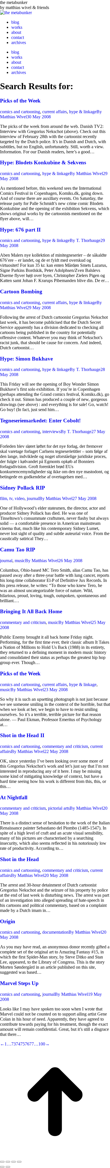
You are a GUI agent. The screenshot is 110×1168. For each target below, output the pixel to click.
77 (31, 1044)
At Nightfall (13, 797)
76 (27, 1044)
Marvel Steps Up (19, 983)
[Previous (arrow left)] (2, 1167)
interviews (51, 431)
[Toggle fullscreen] (13, 1162)
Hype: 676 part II (20, 230)
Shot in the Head (19, 859)
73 (13, 1044)
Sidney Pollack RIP (22, 488)
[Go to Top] (55, 1155)
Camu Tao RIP (17, 550)
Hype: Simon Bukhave (26, 359)
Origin (7, 921)
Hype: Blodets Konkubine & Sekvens (43, 162)
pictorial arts (59, 808)
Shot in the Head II (22, 735)
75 (22, 1044)
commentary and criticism (23, 622)
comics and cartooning (20, 111)
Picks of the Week (20, 101)
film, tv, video (12, 498)
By (86, 173)
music (20, 560)
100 (41, 1044)
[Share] (8, 1162)
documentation (55, 932)
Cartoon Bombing (21, 291)
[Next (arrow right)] (8, 1167)
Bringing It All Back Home (31, 611)
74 (18, 1044)
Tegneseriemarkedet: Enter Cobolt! (40, 420)
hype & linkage (82, 111)
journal (33, 498)
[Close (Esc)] (2, 1162)
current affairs (54, 111)
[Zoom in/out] (19, 1162)
